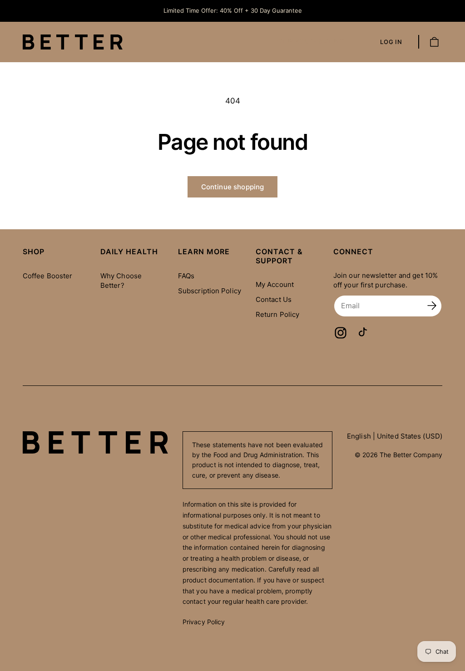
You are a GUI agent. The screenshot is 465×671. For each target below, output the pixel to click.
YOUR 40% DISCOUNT (310, 41)
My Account (275, 284)
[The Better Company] (95, 442)
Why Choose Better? (121, 280)
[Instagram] (340, 333)
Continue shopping (232, 187)
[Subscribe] (432, 306)
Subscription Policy (209, 290)
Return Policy (277, 314)
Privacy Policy (204, 622)
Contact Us (274, 299)
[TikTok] (363, 333)
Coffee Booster (47, 275)
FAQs (186, 275)
